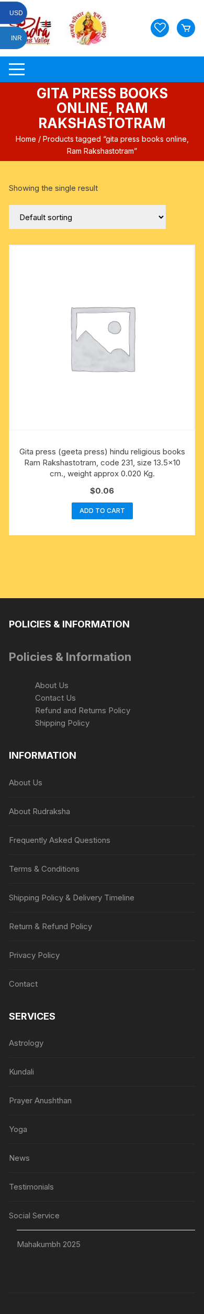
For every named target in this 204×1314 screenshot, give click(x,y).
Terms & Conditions (44, 869)
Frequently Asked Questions (59, 840)
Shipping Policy (62, 723)
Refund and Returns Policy (82, 710)
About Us (52, 685)
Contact (23, 984)
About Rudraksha (39, 811)
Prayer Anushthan (40, 1100)
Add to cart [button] (102, 511)
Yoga (18, 1129)
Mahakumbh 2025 (49, 1244)
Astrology (26, 1043)
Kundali (21, 1072)
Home (26, 138)
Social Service (34, 1215)
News (19, 1158)
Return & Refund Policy (50, 926)
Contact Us (55, 698)
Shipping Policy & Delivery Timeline (71, 897)
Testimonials (31, 1187)
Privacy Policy (34, 955)
